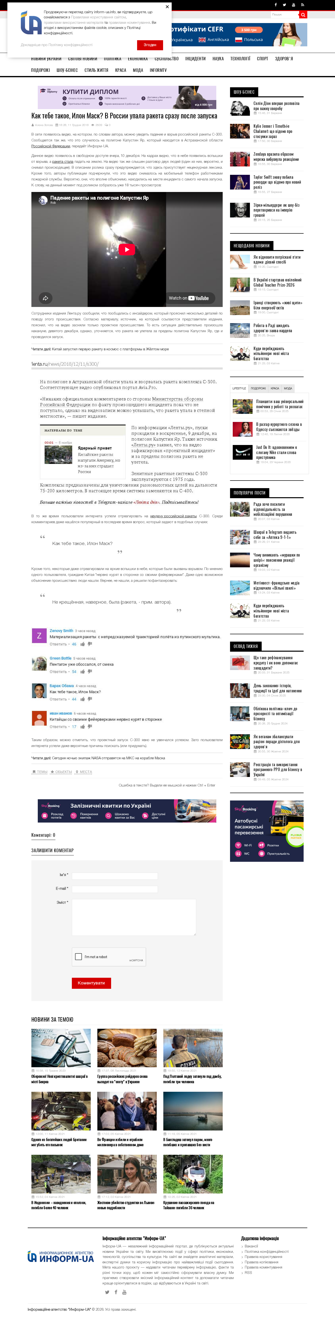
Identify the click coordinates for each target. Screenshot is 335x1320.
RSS (248, 1273)
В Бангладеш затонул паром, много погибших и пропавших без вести (187, 1142)
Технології (240, 59)
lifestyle (239, 388)
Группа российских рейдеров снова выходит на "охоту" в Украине (122, 1079)
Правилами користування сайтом (98, 17)
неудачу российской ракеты (173, 516)
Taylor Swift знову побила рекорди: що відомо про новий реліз (277, 182)
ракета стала (62, 162)
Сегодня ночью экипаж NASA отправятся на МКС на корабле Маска (108, 758)
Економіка (138, 59)
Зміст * (62, 902)
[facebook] (276, 5)
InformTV (158, 70)
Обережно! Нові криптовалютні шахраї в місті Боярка (59, 1079)
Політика (112, 59)
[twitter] (284, 5)
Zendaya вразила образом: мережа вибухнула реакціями (276, 157)
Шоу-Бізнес (67, 70)
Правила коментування (263, 1267)
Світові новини (82, 59)
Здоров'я (284, 59)
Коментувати (91, 983)
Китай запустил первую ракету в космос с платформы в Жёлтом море (110, 349)
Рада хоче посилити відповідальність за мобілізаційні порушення (273, 509)
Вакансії (251, 1246)
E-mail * (62, 888)
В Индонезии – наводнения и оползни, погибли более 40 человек (58, 1205)
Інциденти (195, 59)
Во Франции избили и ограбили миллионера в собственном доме (120, 1142)
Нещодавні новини (252, 246)
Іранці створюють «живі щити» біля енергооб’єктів (278, 305)
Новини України (46, 59)
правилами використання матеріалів (73, 23)
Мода (138, 70)
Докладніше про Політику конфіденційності (56, 45)
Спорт (262, 59)
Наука (218, 59)
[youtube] (293, 5)
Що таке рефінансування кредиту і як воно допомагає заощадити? (276, 663)
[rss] (302, 5)
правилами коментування (129, 23)
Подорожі (40, 70)
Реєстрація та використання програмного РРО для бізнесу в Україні (278, 769)
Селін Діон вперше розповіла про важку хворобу (276, 106)
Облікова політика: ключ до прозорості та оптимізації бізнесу (275, 714)
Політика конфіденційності (267, 1252)
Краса (120, 70)
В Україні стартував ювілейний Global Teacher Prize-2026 (277, 283)
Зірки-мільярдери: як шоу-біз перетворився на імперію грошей (276, 210)
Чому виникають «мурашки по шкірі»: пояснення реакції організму (277, 560)
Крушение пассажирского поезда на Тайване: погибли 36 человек (188, 1205)
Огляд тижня (246, 646)
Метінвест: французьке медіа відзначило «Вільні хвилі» (276, 586)
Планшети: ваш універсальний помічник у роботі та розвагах (279, 404)
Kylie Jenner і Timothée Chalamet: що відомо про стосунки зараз (273, 131)
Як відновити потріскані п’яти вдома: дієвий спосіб (277, 260)
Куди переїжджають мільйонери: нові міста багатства (271, 353)
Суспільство (167, 59)
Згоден (150, 45)
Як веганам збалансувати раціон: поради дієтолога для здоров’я (276, 741)
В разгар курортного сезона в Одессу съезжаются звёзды (279, 427)
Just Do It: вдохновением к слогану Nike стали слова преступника (276, 452)
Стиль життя (96, 70)
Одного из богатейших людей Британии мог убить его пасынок (59, 1142)
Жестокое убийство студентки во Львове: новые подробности (126, 1205)
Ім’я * (64, 875)
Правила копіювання (261, 1262)
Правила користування (263, 1257)
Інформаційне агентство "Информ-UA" (59, 1309)
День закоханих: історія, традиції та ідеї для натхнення (278, 688)
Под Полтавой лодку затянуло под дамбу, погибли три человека (192, 1079)
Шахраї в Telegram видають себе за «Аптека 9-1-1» (275, 535)
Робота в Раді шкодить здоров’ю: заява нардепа (273, 328)
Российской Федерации (50, 146)
